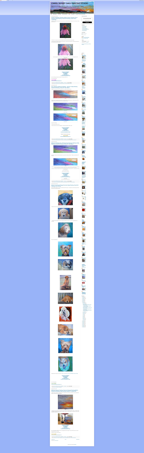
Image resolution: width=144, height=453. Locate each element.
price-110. (65, 83)
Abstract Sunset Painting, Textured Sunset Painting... (87, 310)
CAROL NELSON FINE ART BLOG (83, 117)
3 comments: (65, 436)
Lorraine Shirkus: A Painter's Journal (84, 110)
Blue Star (85, 215)
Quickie (85, 157)
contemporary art (55, 437)
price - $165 (70, 437)
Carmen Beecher (84, 75)
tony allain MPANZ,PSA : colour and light (84, 265)
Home (65, 439)
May (83, 316)
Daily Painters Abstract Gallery (84, 55)
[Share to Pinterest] (71, 82)
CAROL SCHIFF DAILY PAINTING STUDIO (69, 3)
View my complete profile (85, 38)
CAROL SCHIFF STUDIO (84, 33)
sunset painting (74, 437)
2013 (83, 322)
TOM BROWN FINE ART (83, 103)
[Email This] (68, 82)
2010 (83, 325)
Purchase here (65, 121)
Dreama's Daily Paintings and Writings (84, 286)
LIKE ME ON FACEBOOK (65, 127)
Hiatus (85, 281)
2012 (83, 323)
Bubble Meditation (85, 229)
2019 (83, 299)
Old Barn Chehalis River (85, 66)
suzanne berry (83, 185)
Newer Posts (53, 439)
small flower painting (69, 83)
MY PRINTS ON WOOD (65, 130)
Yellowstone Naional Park (85, 147)
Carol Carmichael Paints (83, 139)
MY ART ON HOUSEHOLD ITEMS (65, 75)
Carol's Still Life (84, 30)
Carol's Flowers (84, 27)
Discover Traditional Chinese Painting (84, 266)
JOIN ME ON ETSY (65, 72)
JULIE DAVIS (83, 150)
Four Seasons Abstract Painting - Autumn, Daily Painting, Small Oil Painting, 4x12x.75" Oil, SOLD (64, 87)
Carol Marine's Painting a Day (84, 69)
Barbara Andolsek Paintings (83, 220)
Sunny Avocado (84, 196)
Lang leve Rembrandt (83, 164)
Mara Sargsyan (85, 254)
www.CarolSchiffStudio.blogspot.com (56, 80)
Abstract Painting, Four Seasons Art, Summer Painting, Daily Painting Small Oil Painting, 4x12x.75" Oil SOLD (65, 143)
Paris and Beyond (83, 232)
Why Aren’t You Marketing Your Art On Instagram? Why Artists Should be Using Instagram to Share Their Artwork (84, 175)
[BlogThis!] (69, 386)
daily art (54, 83)
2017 (83, 301)
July (83, 314)
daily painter (56, 83)
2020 (83, 298)
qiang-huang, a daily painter (83, 90)
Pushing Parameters (85, 193)
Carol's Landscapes (84, 28)
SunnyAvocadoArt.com (85, 198)
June (83, 315)
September (84, 312)
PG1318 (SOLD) (85, 182)
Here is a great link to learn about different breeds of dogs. (70, 373)
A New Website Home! (85, 289)
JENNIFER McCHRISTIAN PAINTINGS (84, 275)
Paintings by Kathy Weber (83, 246)
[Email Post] (67, 82)
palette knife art (67, 437)
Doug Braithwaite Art (84, 238)
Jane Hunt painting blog (83, 202)
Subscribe (87, 22)
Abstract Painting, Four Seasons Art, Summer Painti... (87, 307)
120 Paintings (83, 280)
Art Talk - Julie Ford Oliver (83, 126)
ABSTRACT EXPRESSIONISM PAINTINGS (84, 293)
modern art (64, 437)
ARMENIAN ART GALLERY (84, 252)
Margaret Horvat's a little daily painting (84, 227)
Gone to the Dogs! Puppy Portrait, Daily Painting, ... (87, 309)
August (84, 313)
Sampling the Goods (85, 72)
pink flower (63, 83)
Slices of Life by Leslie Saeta (84, 258)
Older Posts (77, 439)
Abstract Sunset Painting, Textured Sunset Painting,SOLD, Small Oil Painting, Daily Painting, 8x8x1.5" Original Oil (64, 391)
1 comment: (65, 82)
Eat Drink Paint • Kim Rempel (84, 96)
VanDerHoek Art (84, 171)
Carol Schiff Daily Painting (85, 37)
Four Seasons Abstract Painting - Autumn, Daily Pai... (87, 306)
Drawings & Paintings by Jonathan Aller (84, 156)
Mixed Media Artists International (83, 82)
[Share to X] (69, 82)
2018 (83, 300)
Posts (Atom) (56, 440)
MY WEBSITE (65, 73)
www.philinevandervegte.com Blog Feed (84, 162)
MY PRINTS (65, 74)
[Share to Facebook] (70, 82)
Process (85, 151)
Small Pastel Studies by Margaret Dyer (83, 132)
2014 (83, 321)
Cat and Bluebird (85, 167)
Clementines (85, 222)
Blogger (75, 444)
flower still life (60, 83)
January (84, 319)
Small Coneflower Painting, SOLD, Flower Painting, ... (87, 304)
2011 (83, 324)
